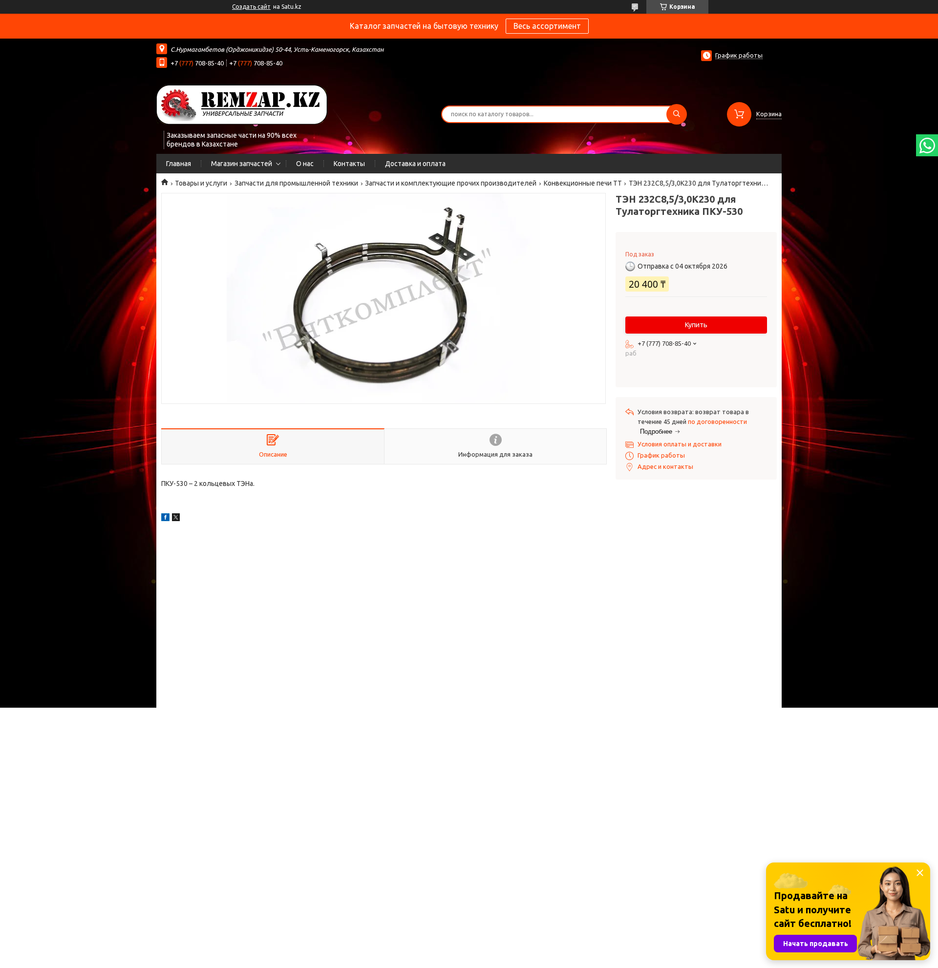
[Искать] (676, 114)
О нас (305, 163)
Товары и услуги (201, 183)
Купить (696, 325)
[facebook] (165, 519)
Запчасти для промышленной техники (296, 183)
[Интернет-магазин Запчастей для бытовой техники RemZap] (241, 104)
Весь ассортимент (547, 25)
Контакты (349, 163)
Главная (178, 163)
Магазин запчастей (241, 163)
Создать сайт (251, 6)
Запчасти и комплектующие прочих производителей (450, 183)
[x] (176, 519)
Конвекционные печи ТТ (583, 183)
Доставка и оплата (415, 163)
